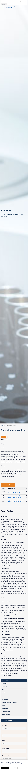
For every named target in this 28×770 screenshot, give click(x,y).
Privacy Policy (14, 767)
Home (2, 425)
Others (3, 705)
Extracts (4, 689)
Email (3, 740)
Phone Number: (5, 748)
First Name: (5, 725)
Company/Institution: (7, 755)
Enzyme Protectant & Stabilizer (9, 702)
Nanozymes (5, 708)
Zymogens (4, 696)
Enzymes (4, 683)
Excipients (4, 686)
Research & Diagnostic (8, 484)
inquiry (3, 436)
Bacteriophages (6, 714)
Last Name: (4, 733)
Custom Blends (6, 711)
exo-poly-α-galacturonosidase (14, 492)
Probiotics (4, 693)
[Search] (25, 1)
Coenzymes (5, 699)
